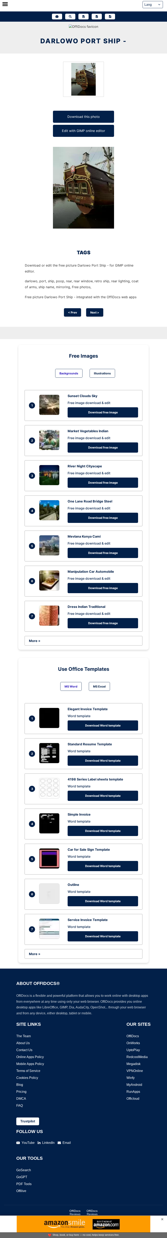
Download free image (103, 412)
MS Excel (99, 686)
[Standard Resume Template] (50, 762)
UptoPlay (133, 1050)
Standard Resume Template (90, 744)
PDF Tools (24, 1184)
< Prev (72, 312)
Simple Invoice (79, 814)
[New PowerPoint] (110, 16)
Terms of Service (28, 1071)
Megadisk (133, 1064)
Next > (94, 312)
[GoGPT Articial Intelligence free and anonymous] (57, 16)
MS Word (71, 686)
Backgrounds (68, 373)
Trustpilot (27, 1121)
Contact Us (24, 1050)
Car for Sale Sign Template (89, 849)
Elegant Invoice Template (88, 709)
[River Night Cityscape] (50, 484)
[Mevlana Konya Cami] (50, 554)
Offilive (21, 1191)
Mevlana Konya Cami (84, 536)
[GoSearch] (70, 16)
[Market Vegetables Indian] (50, 449)
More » (34, 641)
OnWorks (133, 1043)
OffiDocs (132, 1036)
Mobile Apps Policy (30, 1064)
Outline (73, 885)
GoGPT (21, 1177)
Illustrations (102, 373)
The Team (23, 1036)
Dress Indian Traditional (86, 607)
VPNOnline (134, 1071)
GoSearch (23, 1170)
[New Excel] (97, 16)
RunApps (133, 1091)
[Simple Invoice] (50, 832)
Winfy (130, 1077)
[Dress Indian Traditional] (50, 625)
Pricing (21, 1091)
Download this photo (83, 117)
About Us (23, 1043)
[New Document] (83, 16)
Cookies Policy (27, 1077)
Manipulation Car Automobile (91, 571)
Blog (19, 1084)
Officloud (132, 1098)
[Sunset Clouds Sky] (50, 414)
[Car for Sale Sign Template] (50, 867)
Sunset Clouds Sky (82, 396)
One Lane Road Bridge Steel (90, 501)
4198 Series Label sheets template (95, 779)
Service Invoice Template (88, 920)
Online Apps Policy (30, 1057)
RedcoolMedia (137, 1057)
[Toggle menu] (5, 4)
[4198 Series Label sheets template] (50, 797)
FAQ (19, 1105)
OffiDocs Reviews (74, 1212)
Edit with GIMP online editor (83, 131)
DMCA (21, 1098)
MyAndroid (134, 1084)
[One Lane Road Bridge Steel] (50, 519)
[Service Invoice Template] (50, 938)
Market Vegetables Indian (88, 431)
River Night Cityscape (85, 466)
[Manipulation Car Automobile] (50, 589)
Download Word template (103, 725)
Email (67, 1142)
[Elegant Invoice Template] (50, 727)
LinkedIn (48, 1142)
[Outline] (50, 903)
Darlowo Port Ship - (83, 41)
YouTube (28, 1142)
